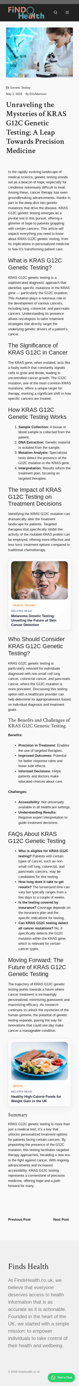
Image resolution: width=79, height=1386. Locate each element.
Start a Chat (64, 1377)
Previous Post (19, 1219)
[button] (55, 13)
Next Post (61, 1219)
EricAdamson (38, 93)
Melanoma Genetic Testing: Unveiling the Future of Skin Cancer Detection (33, 620)
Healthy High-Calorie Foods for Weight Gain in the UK (36, 1099)
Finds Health (28, 1266)
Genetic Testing (20, 87)
